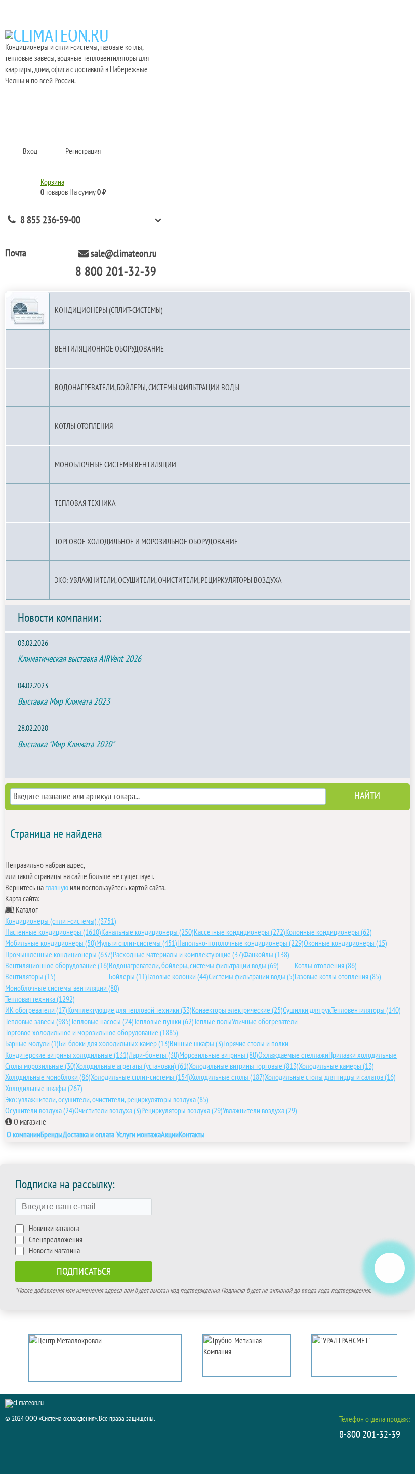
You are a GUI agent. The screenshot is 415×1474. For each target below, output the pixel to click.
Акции (170, 1134)
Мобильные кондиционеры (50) (50, 943)
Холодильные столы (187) (227, 1077)
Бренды (51, 1134)
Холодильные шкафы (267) (43, 1088)
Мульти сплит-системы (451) (136, 943)
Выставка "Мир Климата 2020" (66, 744)
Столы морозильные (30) (40, 1066)
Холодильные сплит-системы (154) (140, 1077)
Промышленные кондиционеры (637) (59, 954)
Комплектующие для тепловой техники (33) (129, 1010)
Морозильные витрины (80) (218, 1055)
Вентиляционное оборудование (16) (57, 965)
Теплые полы (213, 1021)
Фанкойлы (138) (266, 954)
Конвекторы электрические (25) (237, 1010)
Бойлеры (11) (128, 976)
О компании (23, 1134)
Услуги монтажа (138, 1134)
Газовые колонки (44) (178, 976)
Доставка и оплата (88, 1134)
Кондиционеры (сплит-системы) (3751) (60, 921)
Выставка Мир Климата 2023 (64, 701)
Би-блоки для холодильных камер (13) (114, 1043)
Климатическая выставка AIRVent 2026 (79, 659)
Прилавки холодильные (362, 1055)
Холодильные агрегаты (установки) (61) (132, 1066)
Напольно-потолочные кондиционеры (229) (240, 943)
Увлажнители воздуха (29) (260, 1110)
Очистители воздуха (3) (107, 1110)
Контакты (192, 1134)
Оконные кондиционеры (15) (345, 943)
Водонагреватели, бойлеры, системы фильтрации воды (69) (194, 965)
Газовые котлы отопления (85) (338, 976)
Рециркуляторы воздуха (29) (182, 1110)
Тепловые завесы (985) (38, 1021)
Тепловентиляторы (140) (366, 1010)
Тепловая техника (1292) (40, 999)
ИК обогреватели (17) (36, 1010)
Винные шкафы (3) (196, 1043)
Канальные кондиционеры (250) (147, 932)
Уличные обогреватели (265, 1021)
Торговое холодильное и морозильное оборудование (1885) (91, 1032)
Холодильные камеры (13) (336, 1066)
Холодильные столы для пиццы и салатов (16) (330, 1077)
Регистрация (83, 151)
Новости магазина (54, 1250)
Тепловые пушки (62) (164, 1021)
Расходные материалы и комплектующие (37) (178, 954)
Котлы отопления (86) (326, 965)
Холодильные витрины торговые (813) (244, 1066)
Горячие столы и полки (255, 1043)
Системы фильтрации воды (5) (252, 976)
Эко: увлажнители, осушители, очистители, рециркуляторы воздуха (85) (107, 1099)
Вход (30, 151)
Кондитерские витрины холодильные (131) (67, 1055)
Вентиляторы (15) (30, 976)
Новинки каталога (54, 1228)
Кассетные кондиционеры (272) (239, 932)
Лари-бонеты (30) (154, 1055)
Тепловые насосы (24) (102, 1021)
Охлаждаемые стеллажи (293, 1055)
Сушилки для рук (307, 1010)
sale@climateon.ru (124, 254)
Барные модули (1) (32, 1043)
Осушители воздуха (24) (39, 1110)
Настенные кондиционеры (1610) (53, 932)
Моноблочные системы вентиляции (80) (62, 988)
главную (56, 887)
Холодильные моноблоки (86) (48, 1077)
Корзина (52, 182)
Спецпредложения (55, 1239)
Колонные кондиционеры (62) (328, 932)
